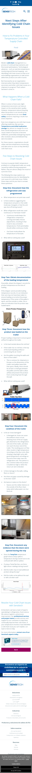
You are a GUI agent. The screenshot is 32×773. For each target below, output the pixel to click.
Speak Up (16, 737)
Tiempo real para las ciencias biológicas (16, 704)
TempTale (13, 554)
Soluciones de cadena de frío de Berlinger (16, 706)
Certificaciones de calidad (16, 733)
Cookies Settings (16, 763)
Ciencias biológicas (16, 715)
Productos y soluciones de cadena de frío (16, 723)
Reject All (16, 767)
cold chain (10, 63)
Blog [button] (19, 2)
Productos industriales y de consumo (16, 718)
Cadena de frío (16, 695)
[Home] (8, 11)
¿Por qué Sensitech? (16, 731)
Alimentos (16, 713)
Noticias (16, 747)
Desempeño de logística (16, 697)
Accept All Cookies (16, 770)
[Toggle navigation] (29, 11)
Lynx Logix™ (16, 701)
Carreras (16, 749)
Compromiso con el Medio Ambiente (16, 735)
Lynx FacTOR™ (16, 699)
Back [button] (16, 650)
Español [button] (15, 4)
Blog (16, 745)
